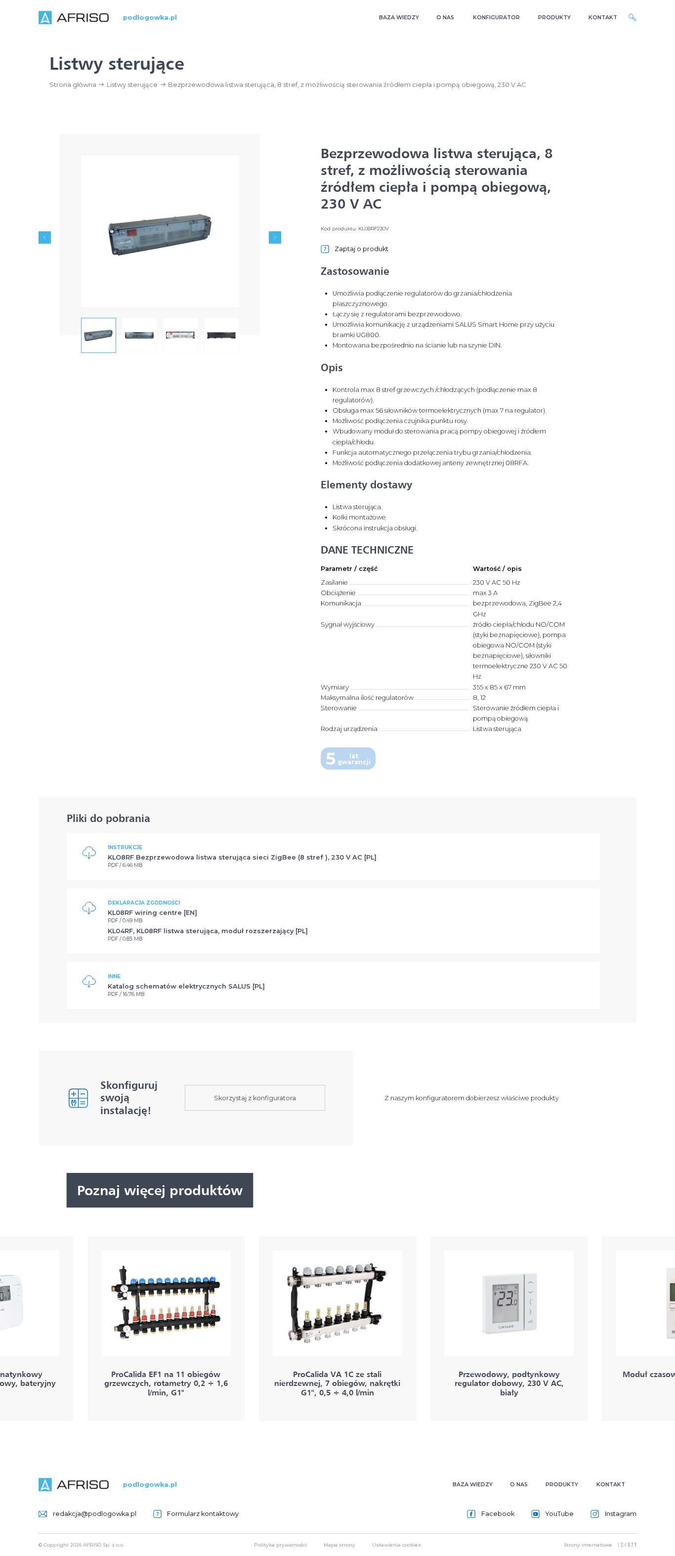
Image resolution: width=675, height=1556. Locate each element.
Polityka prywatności (280, 1545)
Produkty (554, 17)
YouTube (559, 1513)
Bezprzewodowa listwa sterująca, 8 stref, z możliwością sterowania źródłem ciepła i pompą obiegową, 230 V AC (347, 84)
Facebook (497, 1513)
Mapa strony (339, 1545)
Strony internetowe (588, 1545)
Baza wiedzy (399, 17)
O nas (445, 17)
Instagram (620, 1513)
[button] (45, 237)
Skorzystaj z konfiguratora (255, 1098)
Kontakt (603, 17)
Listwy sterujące (132, 84)
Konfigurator (496, 17)
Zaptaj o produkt (361, 249)
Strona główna (72, 84)
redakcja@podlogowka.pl (94, 1513)
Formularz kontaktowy (203, 1513)
